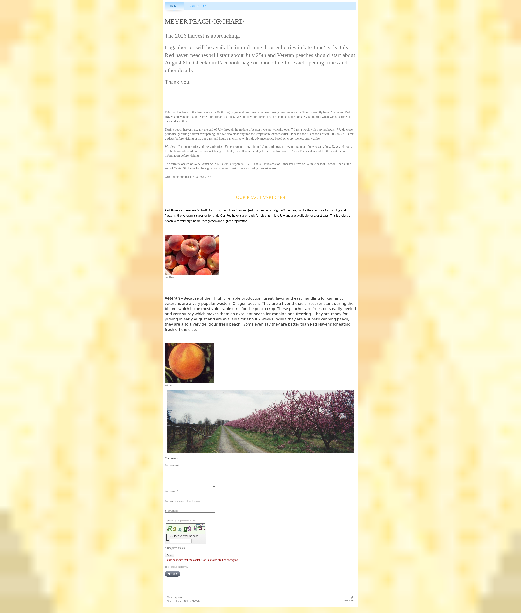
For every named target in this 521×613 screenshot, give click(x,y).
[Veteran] (189, 363)
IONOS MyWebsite (193, 601)
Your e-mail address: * (183, 501)
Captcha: (180, 520)
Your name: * (171, 491)
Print (173, 597)
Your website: (171, 510)
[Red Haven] (192, 255)
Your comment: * (173, 465)
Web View (349, 600)
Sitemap (181, 597)
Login (351, 597)
